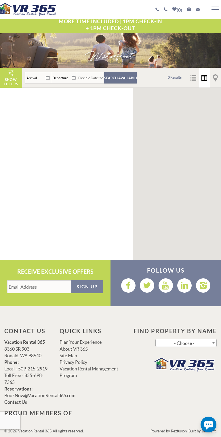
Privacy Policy (73, 362)
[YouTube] (166, 285)
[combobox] (186, 343)
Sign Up (87, 286)
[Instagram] (203, 285)
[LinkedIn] (184, 285)
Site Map (68, 355)
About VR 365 (74, 348)
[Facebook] (128, 285)
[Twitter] (147, 285)
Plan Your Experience (81, 342)
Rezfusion (179, 431)
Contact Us (15, 402)
